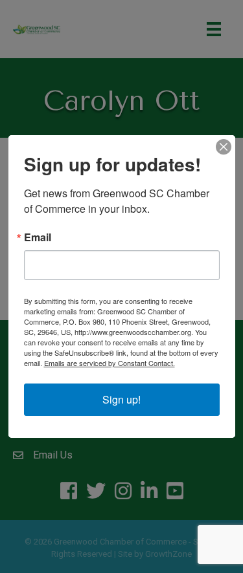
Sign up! (121, 399)
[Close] (223, 147)
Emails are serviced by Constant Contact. (109, 363)
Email (37, 237)
